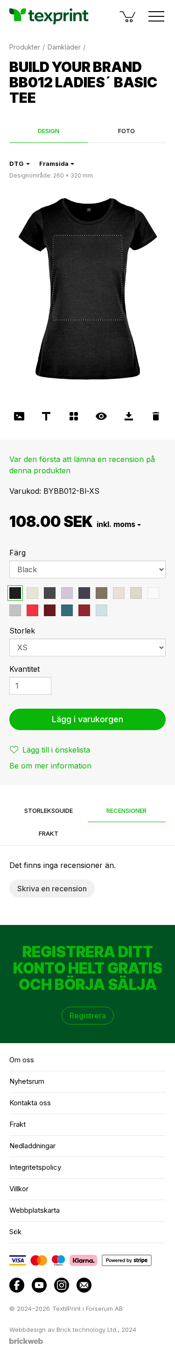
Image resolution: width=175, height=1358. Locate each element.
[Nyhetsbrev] (84, 1285)
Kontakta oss (30, 1102)
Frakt (17, 1124)
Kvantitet (24, 669)
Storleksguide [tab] (48, 810)
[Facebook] (17, 1285)
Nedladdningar (32, 1145)
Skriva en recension (52, 888)
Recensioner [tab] (126, 810)
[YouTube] (39, 1285)
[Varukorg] (128, 16)
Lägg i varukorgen (87, 719)
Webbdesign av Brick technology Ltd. (63, 1329)
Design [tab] (48, 131)
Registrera (88, 1015)
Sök (15, 1231)
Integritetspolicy (35, 1167)
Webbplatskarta (34, 1210)
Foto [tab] (126, 131)
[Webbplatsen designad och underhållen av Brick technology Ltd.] (26, 1342)
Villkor (18, 1188)
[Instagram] (61, 1285)
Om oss (21, 1059)
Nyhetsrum (26, 1081)
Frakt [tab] (48, 833)
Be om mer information (50, 765)
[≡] (156, 16)
